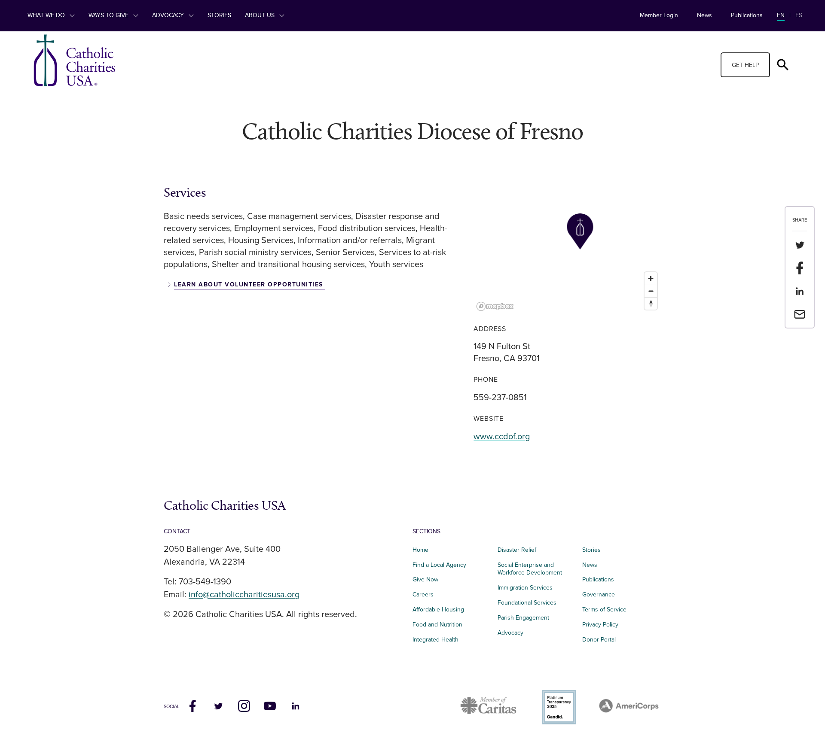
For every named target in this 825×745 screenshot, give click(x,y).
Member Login (659, 15)
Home (420, 549)
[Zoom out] (651, 291)
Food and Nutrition (437, 624)
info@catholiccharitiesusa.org (244, 595)
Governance (598, 594)
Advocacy (169, 15)
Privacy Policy (600, 624)
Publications (747, 15)
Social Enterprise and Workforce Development (532, 569)
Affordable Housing (438, 609)
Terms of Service (604, 609)
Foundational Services (527, 602)
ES (798, 15)
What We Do (47, 15)
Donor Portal (599, 639)
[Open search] (783, 65)
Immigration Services (525, 587)
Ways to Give (109, 15)
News (704, 15)
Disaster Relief (517, 549)
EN (781, 15)
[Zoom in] (651, 278)
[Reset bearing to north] (651, 303)
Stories (219, 15)
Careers (423, 594)
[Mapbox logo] (495, 306)
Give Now (425, 579)
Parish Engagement (523, 617)
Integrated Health (435, 639)
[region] (567, 249)
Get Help (745, 65)
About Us (260, 15)
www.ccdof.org (502, 437)
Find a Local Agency (439, 565)
